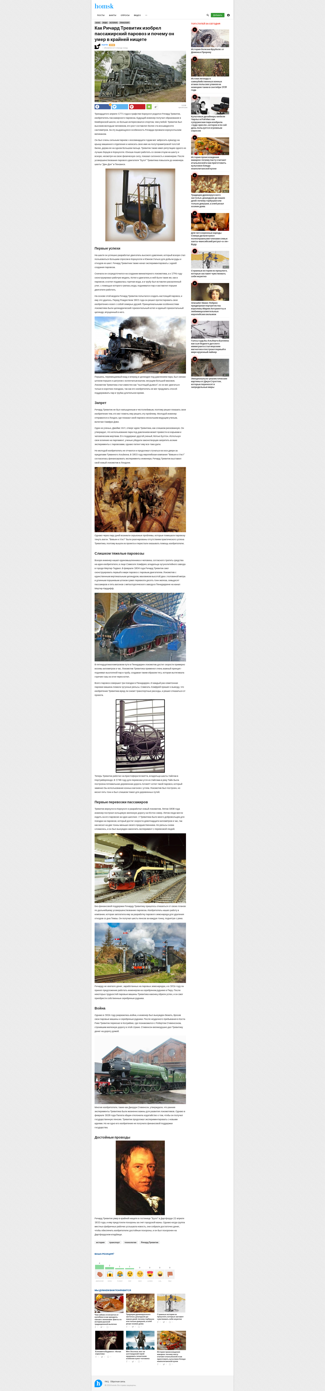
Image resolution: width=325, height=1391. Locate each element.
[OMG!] (109, 1274)
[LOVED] (150, 1274)
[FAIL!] (170, 1274)
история (100, 1242)
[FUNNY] (119, 1274)
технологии (130, 1242)
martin (105, 44)
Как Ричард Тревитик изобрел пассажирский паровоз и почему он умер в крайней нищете (134, 33)
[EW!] (129, 1274)
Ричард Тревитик (149, 1242)
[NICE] (139, 1274)
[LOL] (160, 1274)
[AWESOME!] (99, 1274)
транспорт (114, 1242)
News (98, 23)
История (113, 23)
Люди (105, 23)
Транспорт (124, 23)
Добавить (217, 15)
